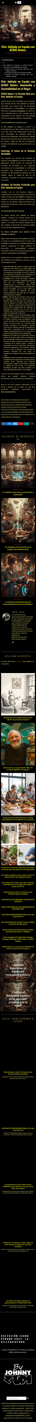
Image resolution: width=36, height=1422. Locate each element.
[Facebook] (4, 423)
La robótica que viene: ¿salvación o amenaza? (18, 493)
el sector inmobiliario (18, 111)
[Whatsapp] (26, 423)
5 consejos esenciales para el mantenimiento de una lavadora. (18, 603)
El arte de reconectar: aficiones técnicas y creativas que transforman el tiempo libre (18, 868)
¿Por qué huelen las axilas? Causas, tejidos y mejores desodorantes (18, 923)
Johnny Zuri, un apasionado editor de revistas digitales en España (18, 769)
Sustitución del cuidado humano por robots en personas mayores (18, 719)
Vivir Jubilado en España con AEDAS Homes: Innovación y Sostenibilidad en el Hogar (18, 66)
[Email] (32, 423)
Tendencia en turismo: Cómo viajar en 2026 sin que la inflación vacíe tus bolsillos (18, 1244)
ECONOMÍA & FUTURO (23, 53)
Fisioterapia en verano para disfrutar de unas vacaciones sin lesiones (18, 948)
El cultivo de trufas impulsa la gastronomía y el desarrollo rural (18, 1302)
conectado (19, 661)
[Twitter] (15, 423)
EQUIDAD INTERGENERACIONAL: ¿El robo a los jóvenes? (18, 915)
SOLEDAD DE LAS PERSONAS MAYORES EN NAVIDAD (18, 900)
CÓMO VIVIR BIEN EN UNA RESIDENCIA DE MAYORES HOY (18, 908)
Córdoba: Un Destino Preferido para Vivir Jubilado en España (19, 75)
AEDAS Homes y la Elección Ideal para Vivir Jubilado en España (19, 70)
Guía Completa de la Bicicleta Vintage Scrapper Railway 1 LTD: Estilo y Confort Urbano (18, 939)
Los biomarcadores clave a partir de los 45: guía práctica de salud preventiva (18, 876)
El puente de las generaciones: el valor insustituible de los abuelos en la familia (18, 819)
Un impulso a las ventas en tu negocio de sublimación (18, 548)
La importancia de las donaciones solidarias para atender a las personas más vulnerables (18, 1186)
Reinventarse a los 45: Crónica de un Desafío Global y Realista (18, 893)
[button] (28, 1398)
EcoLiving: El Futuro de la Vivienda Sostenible (18, 72)
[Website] (13, 642)
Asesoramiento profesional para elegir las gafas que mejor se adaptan (18, 931)
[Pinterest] (21, 423)
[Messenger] (9, 423)
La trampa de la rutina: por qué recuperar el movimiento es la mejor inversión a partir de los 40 (18, 884)
